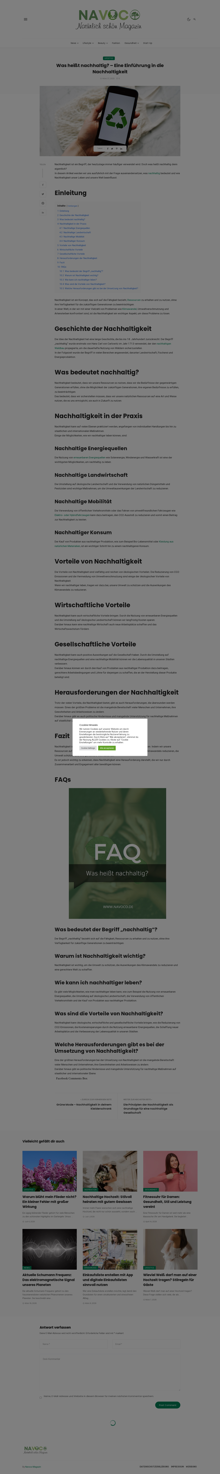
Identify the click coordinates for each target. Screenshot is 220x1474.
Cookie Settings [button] (88, 748)
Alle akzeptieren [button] (107, 748)
